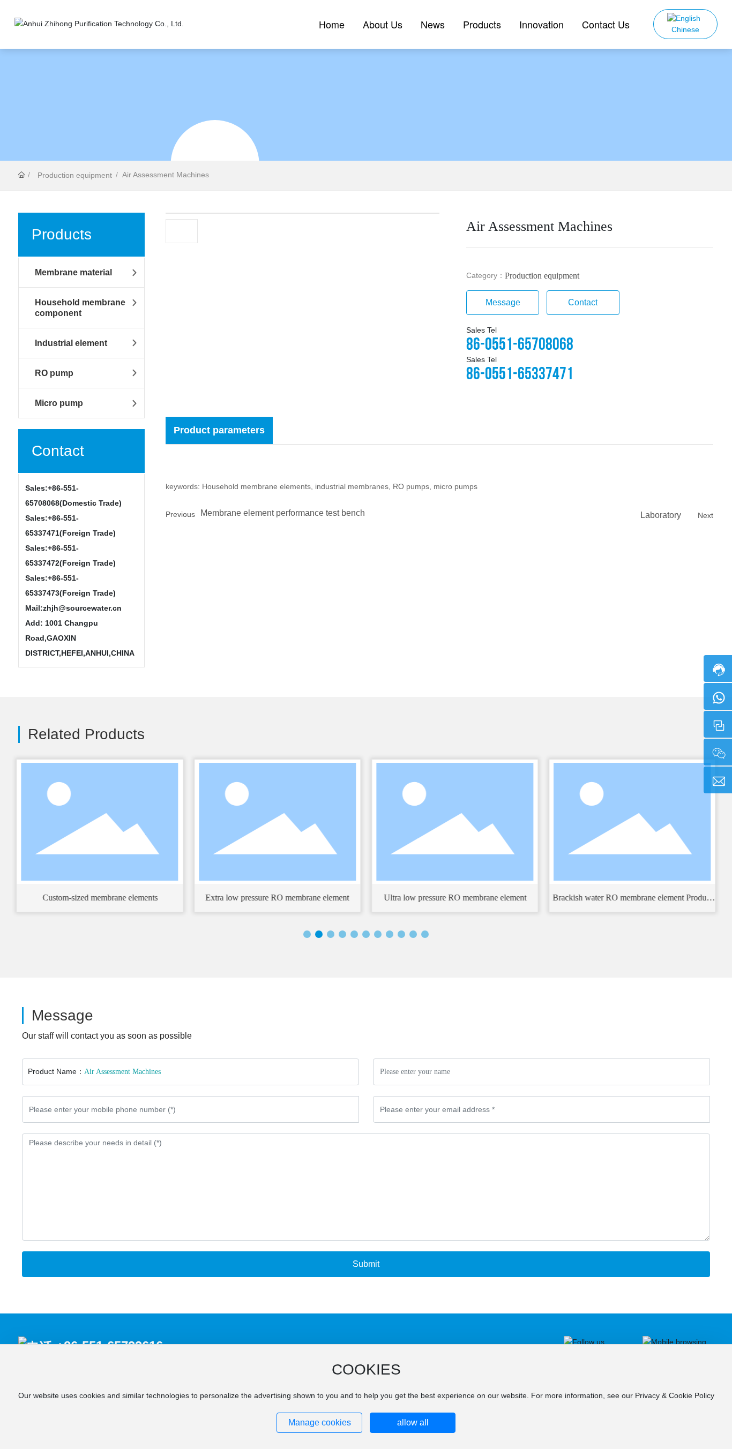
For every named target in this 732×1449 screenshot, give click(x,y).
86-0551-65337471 (519, 374)
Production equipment (75, 175)
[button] (307, 934)
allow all (413, 1422)
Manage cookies (319, 1422)
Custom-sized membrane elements (100, 897)
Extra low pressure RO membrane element (277, 897)
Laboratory (660, 515)
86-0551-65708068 (519, 344)
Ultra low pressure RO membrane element (455, 897)
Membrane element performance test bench (282, 512)
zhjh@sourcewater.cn (82, 608)
